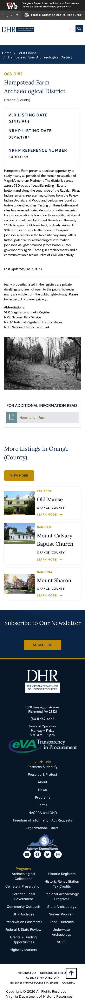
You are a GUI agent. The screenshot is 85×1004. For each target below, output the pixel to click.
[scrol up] (71, 973)
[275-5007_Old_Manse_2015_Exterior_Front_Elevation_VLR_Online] (19, 503)
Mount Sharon (54, 580)
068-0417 (44, 527)
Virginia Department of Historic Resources (50, 3)
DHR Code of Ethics (53, 972)
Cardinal (68, 982)
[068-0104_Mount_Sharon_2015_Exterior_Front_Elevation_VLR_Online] (19, 584)
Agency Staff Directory (42, 977)
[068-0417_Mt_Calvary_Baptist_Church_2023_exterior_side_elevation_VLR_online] (19, 533)
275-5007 (44, 491)
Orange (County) (17, 100)
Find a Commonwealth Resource (56, 15)
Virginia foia (27, 972)
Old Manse (50, 499)
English (10, 15)
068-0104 (44, 572)
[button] (72, 29)
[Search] (79, 28)
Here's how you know (55, 6)
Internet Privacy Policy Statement (34, 982)
